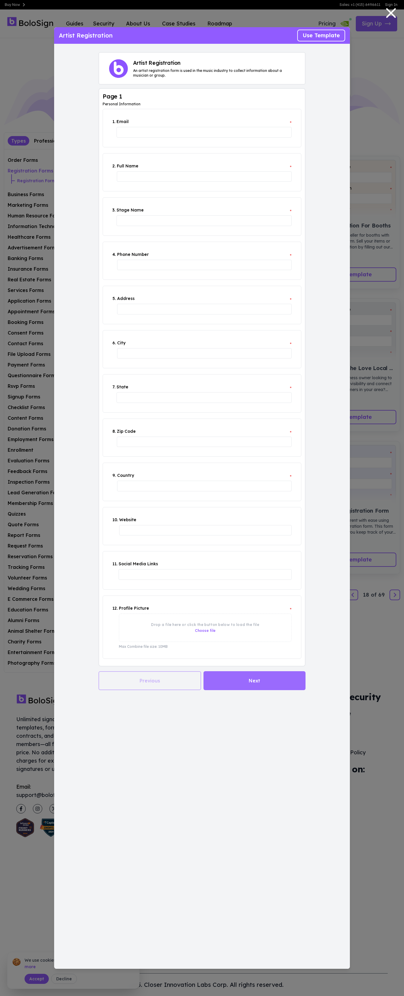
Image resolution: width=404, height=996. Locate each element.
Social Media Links (138, 563)
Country (125, 475)
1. (113, 121)
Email (123, 121)
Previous (150, 681)
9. (114, 475)
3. (113, 210)
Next (254, 681)
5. (114, 298)
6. (114, 343)
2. (114, 166)
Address (126, 298)
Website (127, 519)
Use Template (321, 35)
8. (114, 431)
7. (113, 387)
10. (115, 519)
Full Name (127, 166)
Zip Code (126, 431)
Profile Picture (134, 608)
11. (114, 563)
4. (114, 254)
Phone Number (133, 254)
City (121, 343)
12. (115, 608)
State (122, 387)
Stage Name (130, 210)
